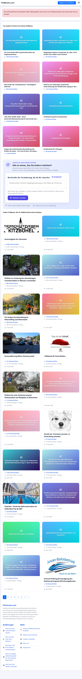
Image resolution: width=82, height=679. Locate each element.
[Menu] (79, 3)
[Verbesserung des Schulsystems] (60, 108)
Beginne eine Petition (67, 3)
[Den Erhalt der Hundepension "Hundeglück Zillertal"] (21, 76)
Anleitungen (8, 625)
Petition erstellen (19, 198)
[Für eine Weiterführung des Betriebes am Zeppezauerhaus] (21, 44)
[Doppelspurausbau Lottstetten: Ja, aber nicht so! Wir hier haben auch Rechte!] (60, 44)
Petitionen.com (7, 3)
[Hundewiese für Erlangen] (60, 140)
